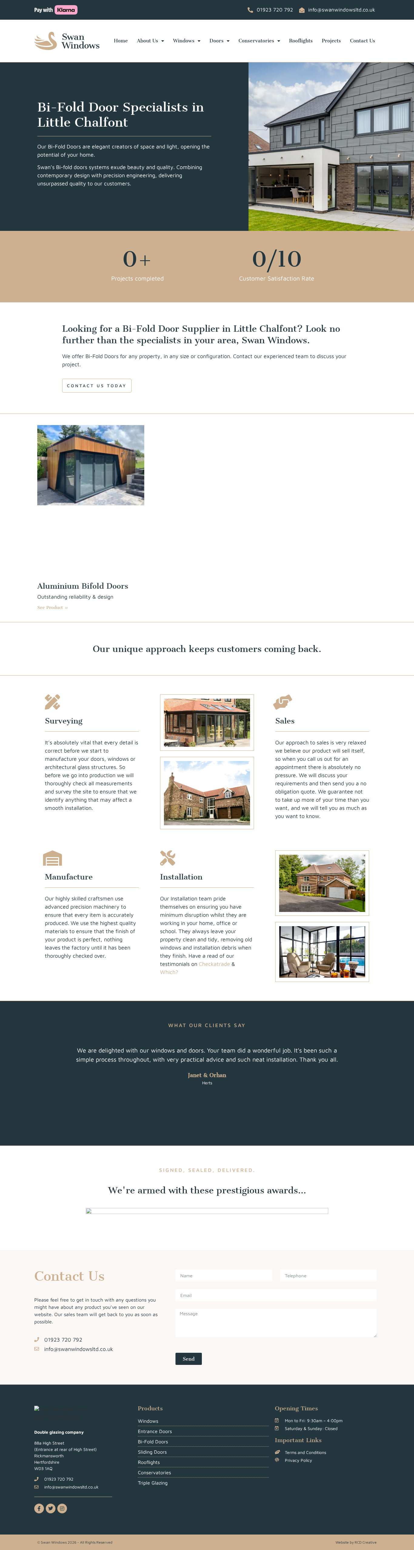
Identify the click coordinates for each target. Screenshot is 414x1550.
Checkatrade (214, 964)
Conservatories (256, 41)
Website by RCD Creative (356, 1542)
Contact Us (362, 41)
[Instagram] (62, 1508)
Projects (331, 41)
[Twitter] (50, 1508)
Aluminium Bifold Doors (82, 586)
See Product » (52, 607)
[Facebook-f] (39, 1508)
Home (121, 41)
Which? (169, 972)
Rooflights (301, 41)
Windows (184, 41)
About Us (147, 41)
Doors (216, 41)
